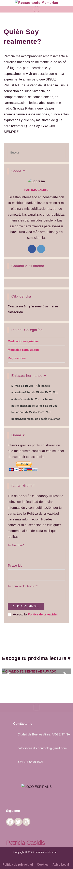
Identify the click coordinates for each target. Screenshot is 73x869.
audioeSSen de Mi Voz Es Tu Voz (32, 399)
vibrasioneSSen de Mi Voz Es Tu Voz (34, 392)
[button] (36, 9)
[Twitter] (18, 822)
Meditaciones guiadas (23, 341)
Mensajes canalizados (23, 349)
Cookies (43, 864)
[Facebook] (32, 249)
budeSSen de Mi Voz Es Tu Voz (31, 412)
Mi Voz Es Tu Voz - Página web (30, 385)
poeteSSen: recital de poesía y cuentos (35, 418)
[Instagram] (41, 249)
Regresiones (17, 358)
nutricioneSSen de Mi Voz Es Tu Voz (34, 405)
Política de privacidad (43, 614)
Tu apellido (15, 565)
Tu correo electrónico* (23, 586)
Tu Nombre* (16, 545)
